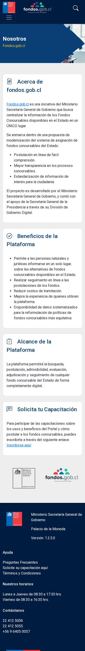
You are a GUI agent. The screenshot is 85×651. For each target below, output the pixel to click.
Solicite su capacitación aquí (25, 568)
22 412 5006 (13, 620)
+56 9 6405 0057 (16, 631)
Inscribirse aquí (19, 445)
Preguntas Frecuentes (20, 562)
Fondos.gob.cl (18, 104)
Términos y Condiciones (22, 573)
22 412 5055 (13, 626)
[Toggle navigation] (9, 17)
